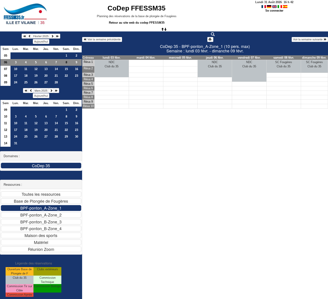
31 (15, 143)
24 (15, 82)
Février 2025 (41, 36)
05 (5, 55)
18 (25, 75)
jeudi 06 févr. (215, 57)
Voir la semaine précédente (103, 39)
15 (66, 69)
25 (25, 82)
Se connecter (274, 10)
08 (5, 75)
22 (66, 75)
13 (46, 69)
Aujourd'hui (41, 41)
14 (56, 69)
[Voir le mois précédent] (29, 36)
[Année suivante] (57, 36)
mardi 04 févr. (146, 57)
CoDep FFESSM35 (137, 8)
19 (35, 75)
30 (76, 136)
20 (46, 75)
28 (56, 82)
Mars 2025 (41, 90)
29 (66, 136)
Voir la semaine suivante (308, 39)
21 (56, 75)
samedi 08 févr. (283, 57)
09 (5, 82)
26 (35, 82)
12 (35, 69)
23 (76, 75)
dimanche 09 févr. (314, 57)
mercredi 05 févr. (180, 57)
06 (5, 62)
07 (5, 69)
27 (46, 82)
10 (15, 69)
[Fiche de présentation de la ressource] (205, 34)
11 (25, 69)
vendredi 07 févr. (249, 57)
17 (15, 75)
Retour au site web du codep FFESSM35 (136, 22)
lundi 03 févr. (111, 57)
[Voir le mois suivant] (52, 36)
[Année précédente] (24, 36)
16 (76, 69)
